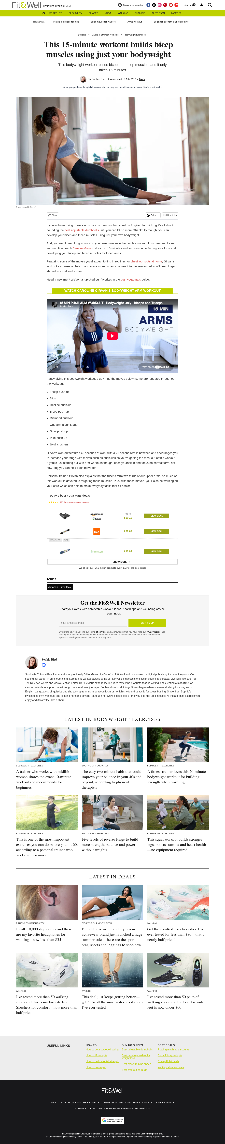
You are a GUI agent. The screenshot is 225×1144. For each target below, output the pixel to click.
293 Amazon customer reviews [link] (74, 502)
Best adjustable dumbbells (137, 1049)
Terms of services (98, 632)
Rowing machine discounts (173, 1049)
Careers (80, 1108)
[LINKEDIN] (44, 665)
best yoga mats (131, 279)
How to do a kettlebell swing (102, 1049)
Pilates (93, 13)
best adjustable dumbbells (82, 230)
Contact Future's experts (82, 1102)
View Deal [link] (157, 516)
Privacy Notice (153, 632)
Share (54, 215)
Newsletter (172, 215)
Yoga (108, 13)
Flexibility (75, 13)
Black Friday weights (170, 1055)
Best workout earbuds (134, 1070)
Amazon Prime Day (59, 587)
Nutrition (158, 13)
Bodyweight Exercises (135, 35)
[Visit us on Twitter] (154, 5)
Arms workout (134, 21)
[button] (112, 515)
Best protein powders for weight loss (136, 1056)
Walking (123, 13)
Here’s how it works (152, 87)
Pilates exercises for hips (66, 21)
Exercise (82, 35)
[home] (43, 13)
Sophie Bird (98, 79)
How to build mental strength (102, 1061)
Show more (120, 562)
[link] (64, 516)
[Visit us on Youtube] (171, 5)
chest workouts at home (146, 261)
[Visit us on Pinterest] (165, 5)
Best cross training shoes (136, 1064)
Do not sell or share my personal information (119, 1108)
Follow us (155, 215)
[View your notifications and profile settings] (201, 5)
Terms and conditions (116, 1102)
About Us (57, 1102)
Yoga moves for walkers (103, 21)
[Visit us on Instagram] (160, 5)
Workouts (55, 13)
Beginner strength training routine (171, 21)
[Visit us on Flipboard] (176, 5)
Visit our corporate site (151, 1134)
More (175, 13)
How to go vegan (96, 1067)
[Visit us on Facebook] (148, 5)
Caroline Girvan (82, 248)
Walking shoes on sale (171, 1067)
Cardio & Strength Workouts (105, 35)
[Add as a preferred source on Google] (112, 1120)
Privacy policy (142, 1102)
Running (140, 13)
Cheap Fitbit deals (168, 1061)
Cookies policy (164, 1102)
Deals (142, 79)
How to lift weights (96, 1055)
